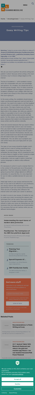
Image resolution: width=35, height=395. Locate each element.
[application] (17, 377)
